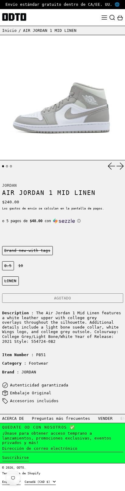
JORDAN (9, 185)
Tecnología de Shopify (21, 473)
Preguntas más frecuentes (61, 418)
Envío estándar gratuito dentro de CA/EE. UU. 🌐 (62, 4)
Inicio (9, 30)
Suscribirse (15, 457)
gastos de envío (23, 208)
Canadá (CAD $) (38, 481)
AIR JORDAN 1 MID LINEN (49, 30)
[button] (112, 18)
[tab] (3, 166)
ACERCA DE (13, 418)
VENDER (105, 418)
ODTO (20, 467)
